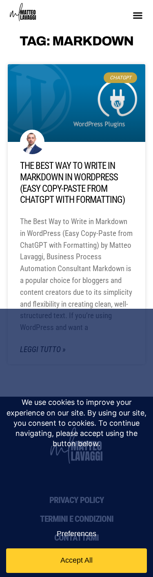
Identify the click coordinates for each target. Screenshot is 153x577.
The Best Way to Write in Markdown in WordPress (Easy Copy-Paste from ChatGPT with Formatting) (72, 182)
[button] (138, 15)
